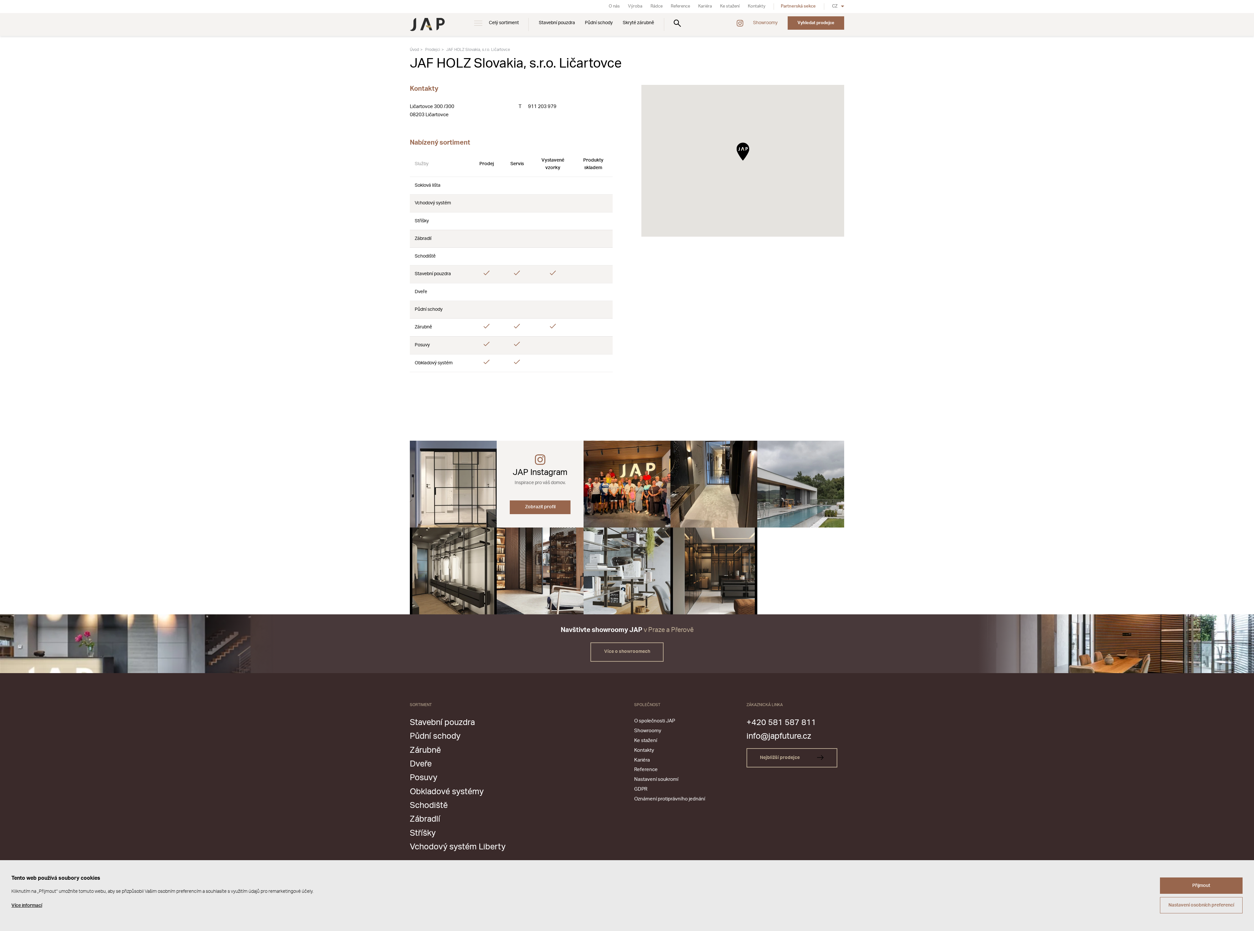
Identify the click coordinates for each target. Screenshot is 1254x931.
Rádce (657, 6)
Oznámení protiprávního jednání (669, 799)
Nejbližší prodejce (780, 757)
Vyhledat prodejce (815, 23)
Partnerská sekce (798, 6)
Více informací (26, 905)
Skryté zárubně (638, 23)
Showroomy (765, 23)
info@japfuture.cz (779, 736)
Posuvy (423, 778)
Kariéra (705, 6)
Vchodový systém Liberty (458, 847)
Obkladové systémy (447, 792)
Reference (680, 6)
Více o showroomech (627, 651)
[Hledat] (677, 23)
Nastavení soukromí (656, 779)
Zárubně (425, 750)
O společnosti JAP (654, 720)
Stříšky (423, 833)
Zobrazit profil (540, 507)
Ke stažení (730, 6)
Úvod (414, 50)
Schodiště (429, 805)
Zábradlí (425, 819)
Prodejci (432, 50)
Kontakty (756, 6)
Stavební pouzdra (557, 23)
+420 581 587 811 (781, 722)
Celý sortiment (504, 23)
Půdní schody (599, 23)
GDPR (640, 789)
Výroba (635, 6)
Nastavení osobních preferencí (1201, 905)
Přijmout (1201, 885)
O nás (614, 6)
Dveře (421, 764)
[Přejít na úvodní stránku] (427, 24)
